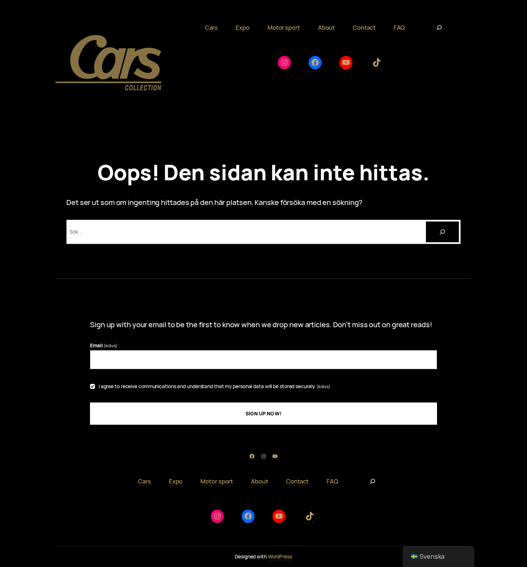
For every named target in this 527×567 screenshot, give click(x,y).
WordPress (280, 556)
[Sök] (442, 231)
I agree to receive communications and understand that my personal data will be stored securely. (215, 386)
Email (104, 345)
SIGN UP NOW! (263, 413)
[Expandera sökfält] (439, 27)
